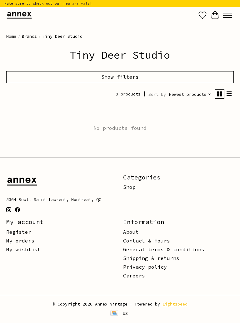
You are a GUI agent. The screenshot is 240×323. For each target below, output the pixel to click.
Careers (134, 275)
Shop (129, 187)
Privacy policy (145, 267)
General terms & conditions (163, 249)
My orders (20, 240)
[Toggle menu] (227, 15)
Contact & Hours (146, 240)
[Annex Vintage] (19, 15)
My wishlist (23, 249)
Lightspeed (175, 304)
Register (18, 232)
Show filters (120, 77)
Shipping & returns (151, 258)
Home (11, 36)
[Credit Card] (114, 314)
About (131, 232)
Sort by (157, 94)
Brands (29, 36)
